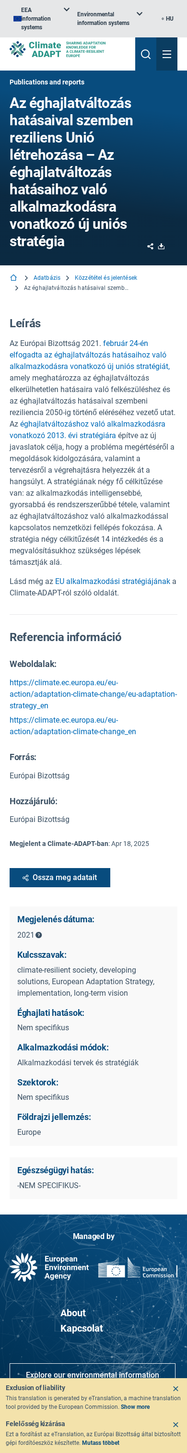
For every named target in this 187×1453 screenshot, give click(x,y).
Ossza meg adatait (65, 877)
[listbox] (41, 18)
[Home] (14, 279)
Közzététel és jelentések (106, 277)
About (73, 1313)
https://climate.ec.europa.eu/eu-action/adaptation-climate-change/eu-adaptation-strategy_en (93, 694)
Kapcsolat (81, 1328)
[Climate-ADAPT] (69, 49)
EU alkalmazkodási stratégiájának (112, 581)
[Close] (175, 1388)
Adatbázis (47, 277)
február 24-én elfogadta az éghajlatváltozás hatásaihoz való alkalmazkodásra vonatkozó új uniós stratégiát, (90, 355)
